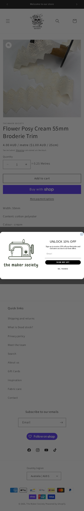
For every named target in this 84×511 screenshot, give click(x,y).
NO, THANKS (63, 269)
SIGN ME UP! (63, 262)
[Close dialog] (81, 234)
